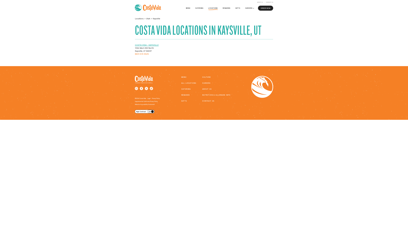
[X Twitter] (146, 88)
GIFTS (184, 101)
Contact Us (269, 2)
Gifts (237, 8)
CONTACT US (208, 101)
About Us (260, 2)
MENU (184, 77)
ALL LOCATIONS (188, 83)
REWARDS (185, 95)
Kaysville (156, 18)
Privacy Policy (156, 98)
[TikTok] (151, 88)
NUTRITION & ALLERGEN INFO (209, 95)
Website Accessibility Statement (145, 104)
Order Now (266, 8)
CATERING (186, 89)
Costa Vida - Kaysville (147, 45)
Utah (148, 18)
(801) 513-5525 (142, 54)
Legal (149, 98)
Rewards (226, 8)
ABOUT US (207, 89)
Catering (199, 8)
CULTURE (206, 77)
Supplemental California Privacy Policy (146, 101)
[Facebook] (141, 88)
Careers (249, 8)
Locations (213, 8)
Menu (188, 8)
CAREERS (206, 83)
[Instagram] (136, 88)
